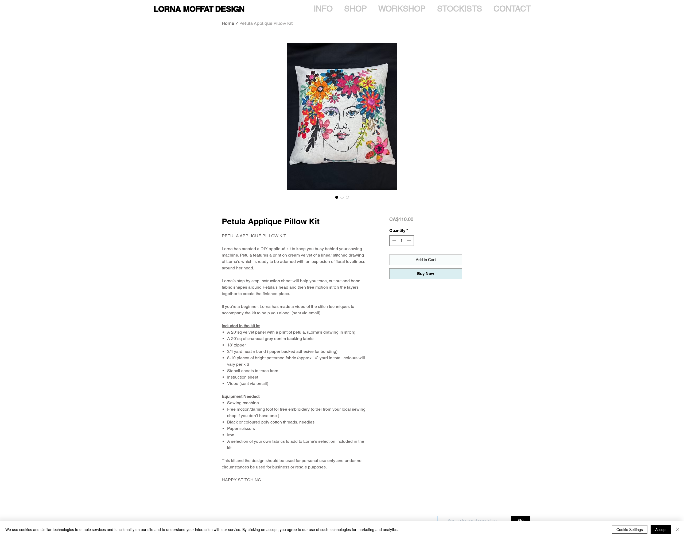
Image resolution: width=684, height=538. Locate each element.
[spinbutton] (401, 241)
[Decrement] (393, 241)
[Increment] (409, 241)
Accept (661, 529)
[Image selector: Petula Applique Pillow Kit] (336, 197)
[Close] (677, 529)
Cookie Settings (629, 529)
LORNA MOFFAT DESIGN (199, 9)
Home (228, 23)
